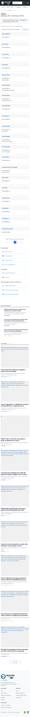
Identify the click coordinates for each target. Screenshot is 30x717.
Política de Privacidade (6, 707)
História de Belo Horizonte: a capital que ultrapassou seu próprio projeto (15, 310)
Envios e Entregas (8, 335)
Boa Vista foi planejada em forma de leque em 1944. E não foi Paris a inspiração (14, 650)
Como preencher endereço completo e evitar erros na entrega (13, 370)
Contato (2, 699)
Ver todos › (10, 343)
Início (2, 691)
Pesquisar (25, 29)
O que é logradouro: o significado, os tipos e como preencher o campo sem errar (15, 405)
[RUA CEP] (6, 3)
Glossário (3, 697)
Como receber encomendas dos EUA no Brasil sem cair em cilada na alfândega (16, 330)
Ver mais (15, 662)
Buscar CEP (18, 697)
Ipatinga (18, 26)
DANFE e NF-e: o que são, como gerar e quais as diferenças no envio (13, 439)
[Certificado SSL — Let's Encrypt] (28, 712)
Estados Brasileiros (20, 693)
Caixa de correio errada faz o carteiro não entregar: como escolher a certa (14, 545)
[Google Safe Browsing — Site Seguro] (25, 712)
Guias (17, 691)
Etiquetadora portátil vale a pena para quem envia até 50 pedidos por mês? (13, 509)
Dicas (3, 7)
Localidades (7, 315)
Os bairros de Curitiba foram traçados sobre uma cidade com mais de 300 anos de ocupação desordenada (16, 321)
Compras (25, 7)
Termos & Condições (5, 705)
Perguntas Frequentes (6, 695)
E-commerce (18, 7)
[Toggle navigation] (27, 2)
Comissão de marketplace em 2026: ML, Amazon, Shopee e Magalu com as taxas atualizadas (14, 474)
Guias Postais (10, 7)
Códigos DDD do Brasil (21, 695)
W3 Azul (5, 680)
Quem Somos (4, 693)
